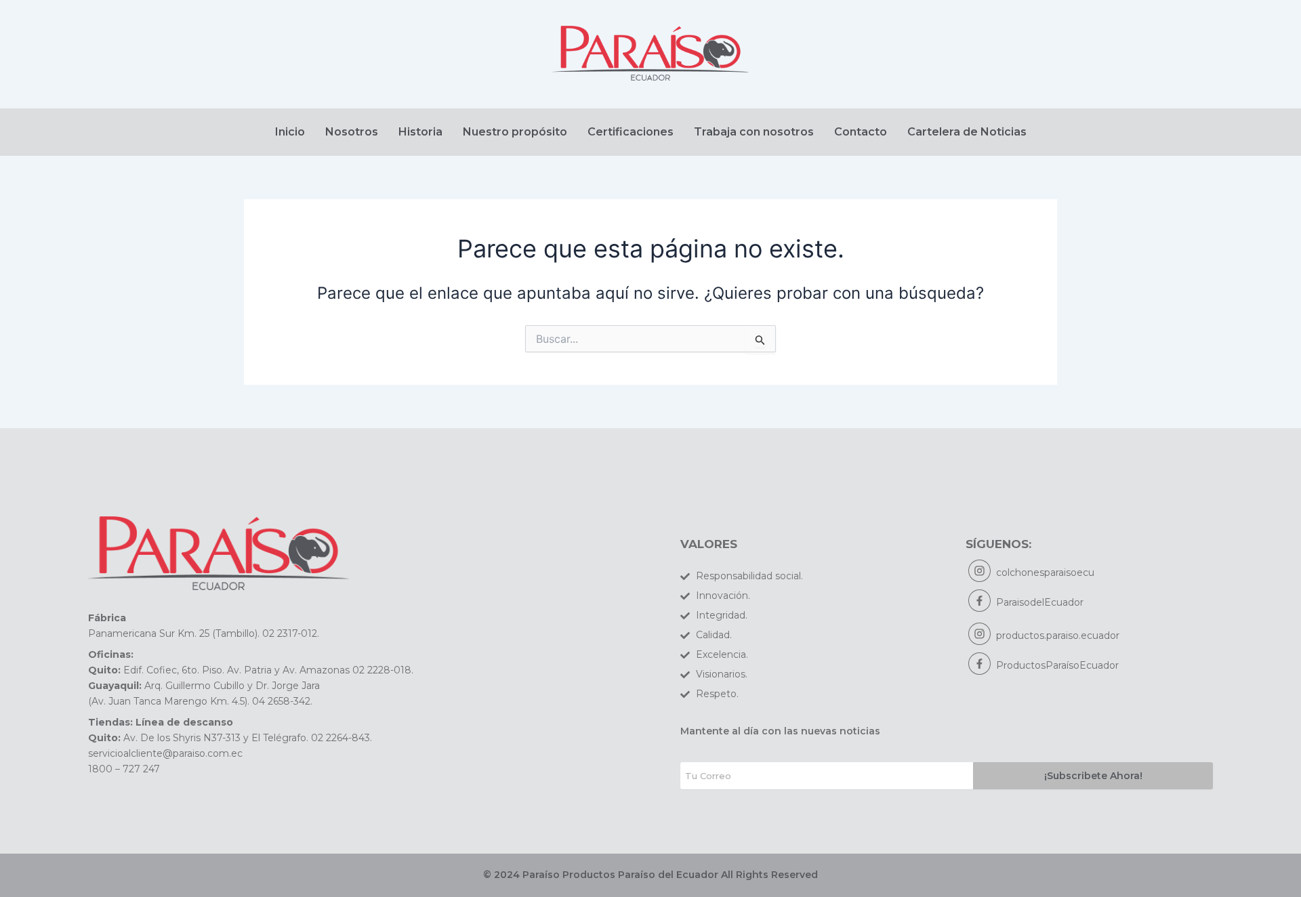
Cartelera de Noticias (967, 131)
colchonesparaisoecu (1045, 572)
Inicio (290, 131)
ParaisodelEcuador (1039, 602)
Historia (420, 131)
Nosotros (351, 131)
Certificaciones (630, 131)
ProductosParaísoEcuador (1057, 665)
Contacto (860, 131)
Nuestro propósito (515, 131)
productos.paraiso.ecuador (1057, 635)
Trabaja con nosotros (754, 131)
